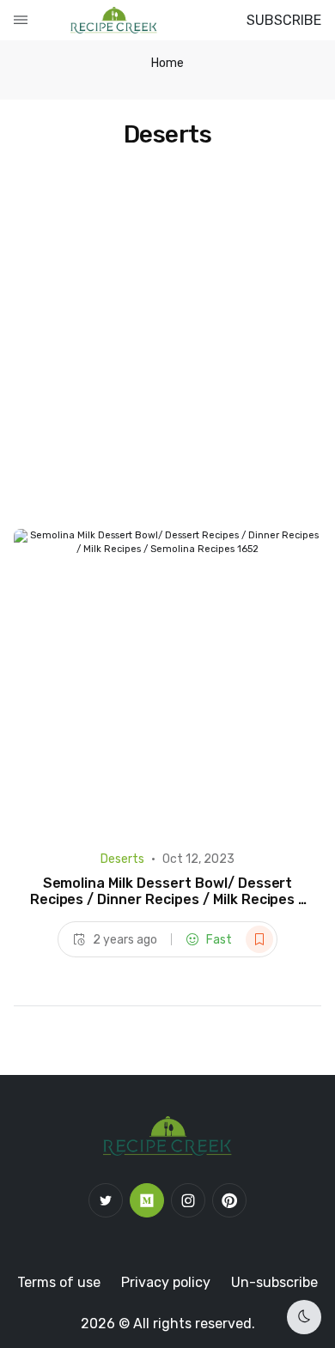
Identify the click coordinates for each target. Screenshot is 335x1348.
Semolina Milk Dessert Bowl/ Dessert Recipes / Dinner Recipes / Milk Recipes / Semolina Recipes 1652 (168, 899)
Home (167, 63)
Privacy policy (165, 1282)
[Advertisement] (167, 352)
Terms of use (58, 1282)
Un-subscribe (274, 1282)
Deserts (122, 859)
